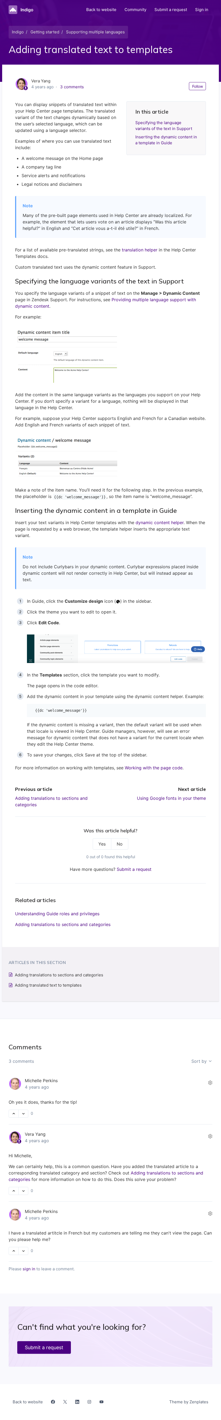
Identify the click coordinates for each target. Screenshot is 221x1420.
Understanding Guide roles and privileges (57, 913)
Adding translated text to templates (48, 985)
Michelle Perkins (41, 1080)
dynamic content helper (160, 522)
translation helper (139, 250)
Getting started (44, 31)
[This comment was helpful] (14, 1114)
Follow (197, 86)
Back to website (101, 9)
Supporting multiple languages (95, 31)
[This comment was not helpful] (23, 1114)
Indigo (18, 31)
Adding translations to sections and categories (62, 924)
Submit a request (170, 9)
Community (135, 9)
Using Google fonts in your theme (171, 798)
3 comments (72, 86)
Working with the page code (153, 767)
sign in (29, 1268)
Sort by (199, 1061)
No (120, 844)
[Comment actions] (210, 1082)
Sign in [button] (201, 9)
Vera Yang (35, 1134)
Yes (102, 844)
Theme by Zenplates (188, 1401)
